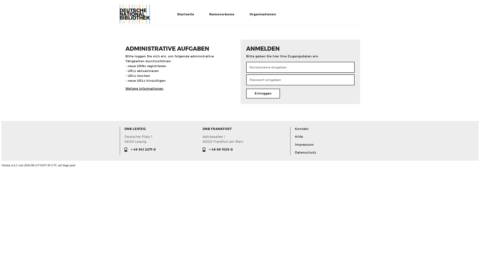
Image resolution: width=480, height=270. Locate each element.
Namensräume (222, 14)
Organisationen (263, 14)
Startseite (185, 14)
